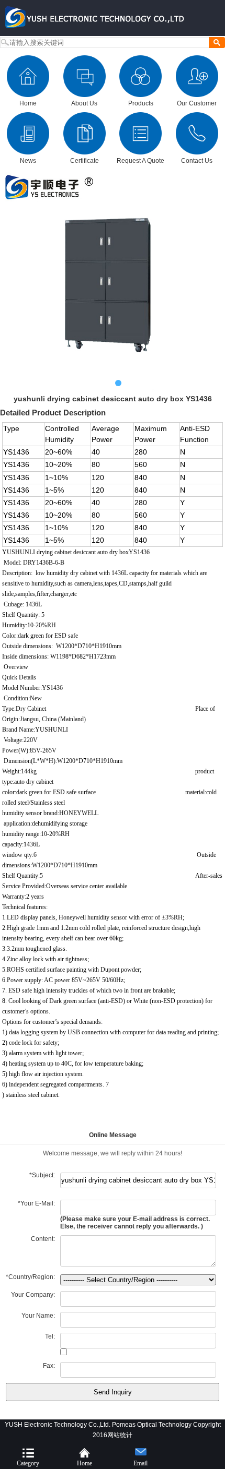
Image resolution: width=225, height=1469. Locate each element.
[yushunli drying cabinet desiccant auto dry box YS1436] (112, 281)
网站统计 (119, 1435)
